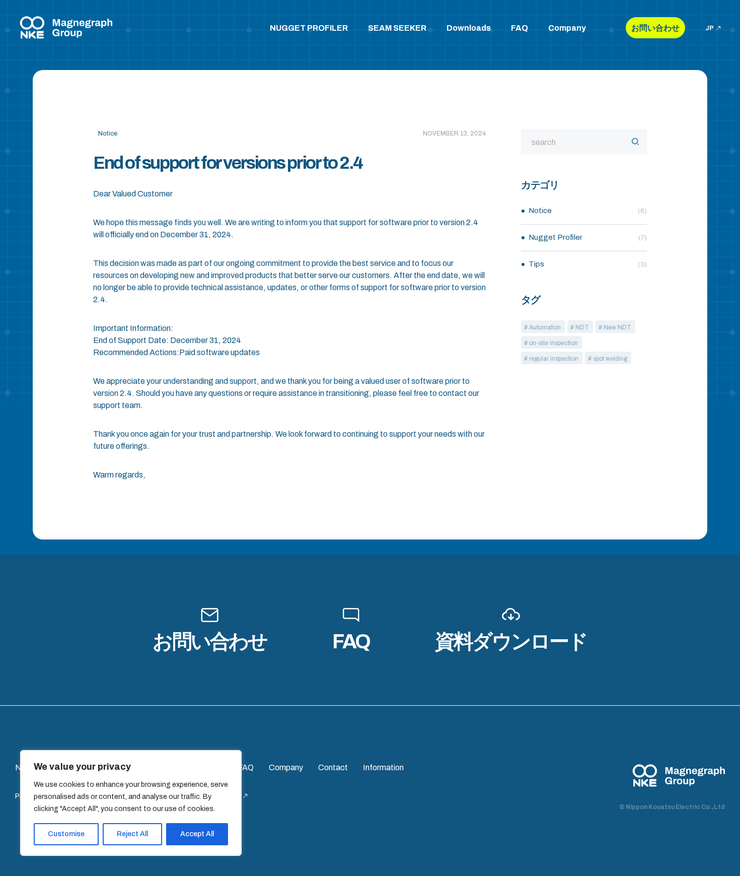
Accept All (197, 834)
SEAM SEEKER (397, 28)
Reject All (132, 834)
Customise (66, 834)
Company (567, 28)
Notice (588, 211)
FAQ (519, 28)
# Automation (542, 327)
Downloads (469, 28)
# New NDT (615, 327)
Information (383, 767)
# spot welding (607, 358)
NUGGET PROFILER (309, 28)
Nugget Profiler (588, 237)
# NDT (579, 327)
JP (709, 28)
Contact (333, 767)
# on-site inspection (551, 343)
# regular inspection (551, 358)
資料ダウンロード (511, 641)
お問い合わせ (655, 28)
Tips (588, 264)
